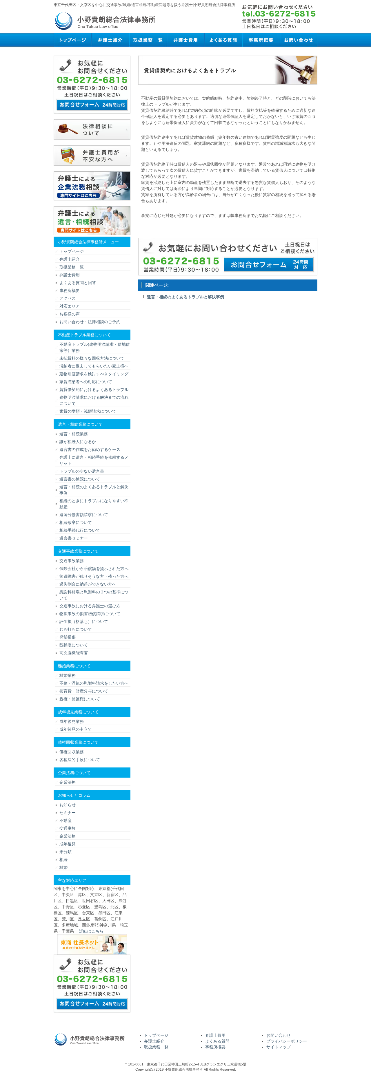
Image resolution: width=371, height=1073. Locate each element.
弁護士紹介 (110, 40)
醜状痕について (73, 645)
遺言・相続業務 (73, 434)
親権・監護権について (79, 699)
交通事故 (67, 828)
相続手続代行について (79, 530)
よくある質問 (223, 40)
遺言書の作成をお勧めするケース (89, 449)
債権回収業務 (71, 752)
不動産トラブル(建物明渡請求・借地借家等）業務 (94, 347)
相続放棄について (75, 522)
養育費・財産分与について (83, 691)
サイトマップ (278, 1047)
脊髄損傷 (67, 637)
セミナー (67, 812)
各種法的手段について (79, 759)
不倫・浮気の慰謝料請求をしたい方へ (93, 683)
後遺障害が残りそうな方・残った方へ (93, 576)
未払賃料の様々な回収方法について (91, 358)
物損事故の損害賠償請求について (89, 613)
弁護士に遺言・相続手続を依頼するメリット (93, 460)
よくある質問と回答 (77, 282)
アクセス (67, 298)
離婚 (63, 867)
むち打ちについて (75, 629)
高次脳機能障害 (73, 652)
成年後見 (67, 844)
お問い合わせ (298, 40)
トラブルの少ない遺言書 (81, 471)
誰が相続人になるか (77, 441)
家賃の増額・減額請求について (87, 411)
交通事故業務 (71, 560)
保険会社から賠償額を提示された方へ (93, 568)
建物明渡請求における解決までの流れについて (93, 400)
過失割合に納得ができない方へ (87, 584)
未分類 (65, 851)
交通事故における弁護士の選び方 (89, 606)
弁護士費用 (185, 40)
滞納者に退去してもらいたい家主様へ (93, 366)
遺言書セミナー (73, 538)
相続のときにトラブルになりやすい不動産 (93, 503)
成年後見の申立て (75, 729)
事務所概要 (261, 40)
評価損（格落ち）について (83, 621)
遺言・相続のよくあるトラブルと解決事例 (185, 297)
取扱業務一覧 (148, 40)
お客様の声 (69, 314)
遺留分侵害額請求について (83, 514)
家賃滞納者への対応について (85, 381)
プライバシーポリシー (286, 1041)
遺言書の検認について (79, 479)
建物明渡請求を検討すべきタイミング (93, 374)
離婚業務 (67, 675)
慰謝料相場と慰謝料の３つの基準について (93, 595)
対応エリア (69, 306)
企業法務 (67, 782)
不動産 (65, 820)
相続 (63, 859)
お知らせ (67, 805)
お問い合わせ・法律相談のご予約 (89, 321)
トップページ (72, 40)
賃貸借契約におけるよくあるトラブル (93, 389)
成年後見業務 (71, 721)
